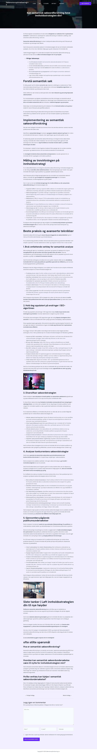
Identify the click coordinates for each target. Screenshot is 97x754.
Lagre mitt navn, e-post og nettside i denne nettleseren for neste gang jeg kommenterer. (49, 734)
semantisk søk (43, 85)
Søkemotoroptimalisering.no (17, 3)
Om (39, 3)
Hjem (34, 3)
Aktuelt (54, 3)
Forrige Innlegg (29, 695)
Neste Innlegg (67, 695)
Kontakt (61, 3)
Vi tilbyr (46, 3)
